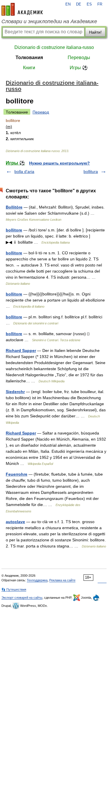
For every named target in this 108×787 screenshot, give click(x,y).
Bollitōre (14, 207)
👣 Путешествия (13, 589)
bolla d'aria (24, 171)
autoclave (15, 521)
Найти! (95, 32)
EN (68, 4)
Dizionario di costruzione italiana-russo (54, 47)
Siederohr (15, 391)
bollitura (91, 171)
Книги (29, 67)
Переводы (79, 57)
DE (78, 4)
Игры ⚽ (79, 67)
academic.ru (22, 9)
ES (89, 4)
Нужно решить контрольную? (59, 163)
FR (99, 4)
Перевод (41, 112)
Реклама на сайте (62, 580)
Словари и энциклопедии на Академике (49, 21)
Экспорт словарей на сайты (21, 597)
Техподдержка (37, 580)
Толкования (29, 57)
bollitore (14, 230)
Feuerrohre (16, 474)
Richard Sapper (21, 350)
